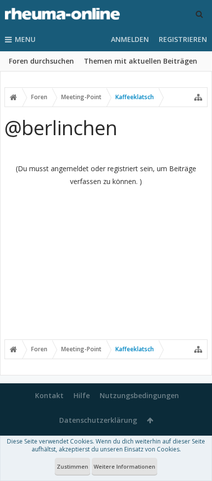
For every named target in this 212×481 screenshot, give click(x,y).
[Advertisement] (106, 262)
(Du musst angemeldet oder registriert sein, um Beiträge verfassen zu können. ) (106, 175)
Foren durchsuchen (41, 61)
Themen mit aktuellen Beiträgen (140, 61)
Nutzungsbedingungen (139, 395)
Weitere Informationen (124, 466)
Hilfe (81, 395)
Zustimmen (72, 466)
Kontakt (49, 395)
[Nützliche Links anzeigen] (198, 97)
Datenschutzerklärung (98, 420)
